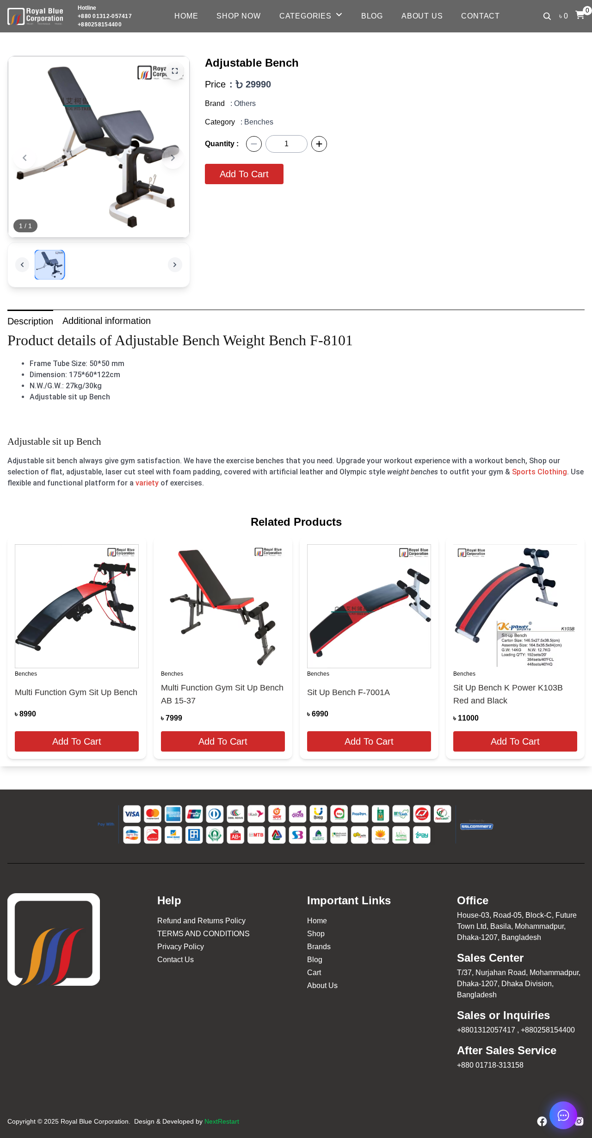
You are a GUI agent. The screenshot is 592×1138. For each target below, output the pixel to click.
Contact (480, 16)
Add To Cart (244, 174)
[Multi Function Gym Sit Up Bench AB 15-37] (223, 606)
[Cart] (580, 14)
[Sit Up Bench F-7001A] (369, 606)
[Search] (547, 16)
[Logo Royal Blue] (35, 16)
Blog (372, 16)
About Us (422, 16)
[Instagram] (579, 1121)
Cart (314, 972)
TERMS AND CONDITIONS (203, 934)
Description (30, 321)
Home (186, 16)
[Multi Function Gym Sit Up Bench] (77, 606)
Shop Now (238, 16)
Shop (316, 934)
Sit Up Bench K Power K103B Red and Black (508, 694)
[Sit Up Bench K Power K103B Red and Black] (515, 606)
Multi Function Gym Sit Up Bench (76, 692)
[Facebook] (542, 1121)
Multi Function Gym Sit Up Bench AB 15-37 (222, 694)
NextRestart (221, 1121)
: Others (243, 103)
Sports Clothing (539, 471)
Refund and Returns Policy (201, 921)
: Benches (256, 122)
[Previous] (24, 158)
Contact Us (175, 960)
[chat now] (563, 1115)
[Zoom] (175, 71)
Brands (319, 947)
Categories (305, 16)
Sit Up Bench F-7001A (348, 692)
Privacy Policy (180, 947)
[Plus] (319, 144)
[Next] (173, 158)
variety (147, 483)
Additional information (106, 321)
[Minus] (254, 144)
